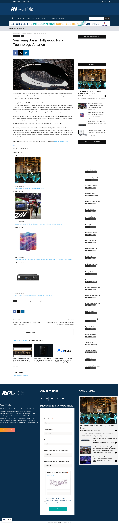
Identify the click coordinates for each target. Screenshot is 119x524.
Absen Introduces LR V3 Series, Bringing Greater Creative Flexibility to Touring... (96, 114)
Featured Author (90, 240)
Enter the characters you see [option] (57, 472)
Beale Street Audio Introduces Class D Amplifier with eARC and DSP (97, 123)
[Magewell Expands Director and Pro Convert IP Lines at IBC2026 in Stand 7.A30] (82, 133)
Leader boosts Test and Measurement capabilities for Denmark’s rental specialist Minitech (105, 438)
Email (46, 440)
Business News (16, 33)
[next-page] (17, 365)
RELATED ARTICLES (20, 340)
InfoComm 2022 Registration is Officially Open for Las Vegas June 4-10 (26, 323)
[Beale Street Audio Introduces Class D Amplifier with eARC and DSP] (82, 124)
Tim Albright (89, 342)
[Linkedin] (105, 1)
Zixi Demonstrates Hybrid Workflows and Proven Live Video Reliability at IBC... (95, 105)
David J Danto (89, 225)
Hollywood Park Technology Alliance (26, 301)
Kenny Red (88, 256)
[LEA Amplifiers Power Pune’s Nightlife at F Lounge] (92, 79)
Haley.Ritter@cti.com (91, 248)
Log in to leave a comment (20, 375)
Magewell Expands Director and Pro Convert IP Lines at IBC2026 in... (97, 132)
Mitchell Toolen (90, 280)
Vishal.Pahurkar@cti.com (93, 366)
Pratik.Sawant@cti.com (92, 303)
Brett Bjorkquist (90, 217)
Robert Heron (89, 311)
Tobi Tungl (88, 358)
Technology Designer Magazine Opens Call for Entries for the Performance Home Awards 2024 (21, 360)
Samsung (39, 301)
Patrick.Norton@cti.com (92, 295)
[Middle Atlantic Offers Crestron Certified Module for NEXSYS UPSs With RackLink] (43, 350)
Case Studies (96, 442)
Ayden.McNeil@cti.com (92, 201)
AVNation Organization (92, 178)
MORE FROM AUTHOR (36, 340)
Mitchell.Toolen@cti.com (92, 287)
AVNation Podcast (91, 186)
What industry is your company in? (56, 450)
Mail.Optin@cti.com (91, 264)
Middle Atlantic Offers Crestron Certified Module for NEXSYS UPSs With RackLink (43, 360)
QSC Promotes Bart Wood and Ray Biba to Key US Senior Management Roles (60, 323)
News (22, 36)
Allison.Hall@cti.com (91, 170)
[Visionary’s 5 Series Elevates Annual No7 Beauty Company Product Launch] (85, 460)
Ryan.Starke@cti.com (92, 327)
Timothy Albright (90, 350)
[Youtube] (109, 1)
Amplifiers (83, 430)
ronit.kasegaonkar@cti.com (93, 319)
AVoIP (94, 460)
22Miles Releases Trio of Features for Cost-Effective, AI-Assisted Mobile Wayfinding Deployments (63, 360)
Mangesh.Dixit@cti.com (92, 272)
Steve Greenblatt (90, 334)
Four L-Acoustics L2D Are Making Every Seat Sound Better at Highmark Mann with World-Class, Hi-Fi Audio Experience (104, 448)
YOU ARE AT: (12, 28)
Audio (94, 452)
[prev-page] (14, 365)
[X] (107, 1)
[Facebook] (101, 1)
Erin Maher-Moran (91, 233)
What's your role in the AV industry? (56, 461)
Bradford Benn (90, 209)
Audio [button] (52, 475)
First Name (48, 419)
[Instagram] (103, 1)
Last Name (47, 429)
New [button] (48, 475)
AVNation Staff (18, 48)
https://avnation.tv (89, 346)
